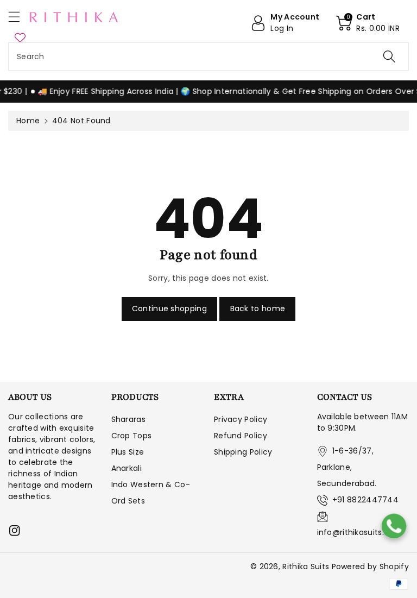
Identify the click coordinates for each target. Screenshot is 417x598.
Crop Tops (131, 435)
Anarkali (126, 468)
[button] (19, 16)
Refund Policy (240, 435)
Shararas (128, 419)
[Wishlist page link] (20, 37)
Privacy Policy (240, 419)
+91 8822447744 (365, 499)
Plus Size (127, 451)
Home (28, 120)
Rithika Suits (305, 566)
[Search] (389, 56)
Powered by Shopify (370, 566)
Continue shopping (169, 308)
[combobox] (208, 56)
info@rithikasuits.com (359, 532)
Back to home (258, 308)
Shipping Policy (243, 451)
